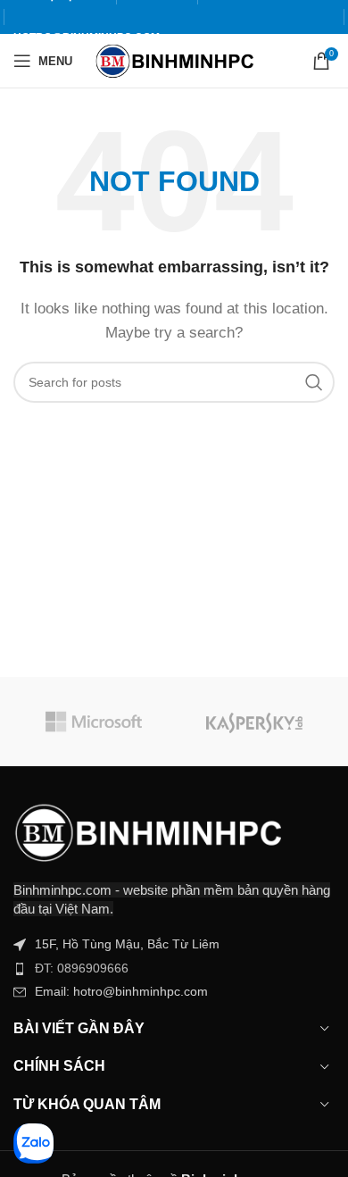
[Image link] (147, 831)
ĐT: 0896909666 (81, 968)
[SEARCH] (314, 382)
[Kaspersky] (254, 721)
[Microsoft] (93, 721)
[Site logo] (174, 59)
